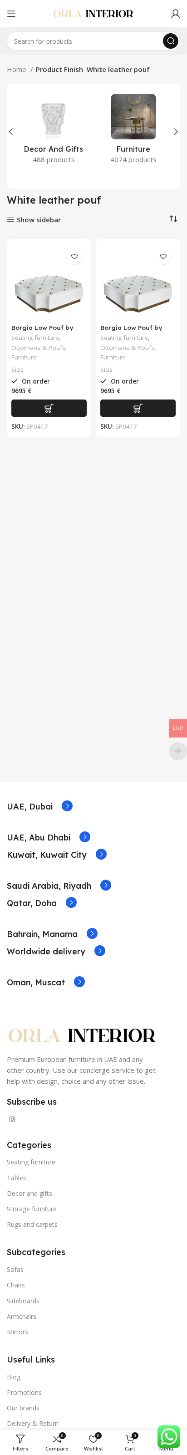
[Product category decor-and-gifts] (53, 131)
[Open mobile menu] (11, 14)
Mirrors (17, 1331)
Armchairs (21, 1316)
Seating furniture (35, 337)
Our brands (23, 1408)
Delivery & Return (33, 1423)
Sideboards (23, 1300)
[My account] (176, 14)
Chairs (16, 1285)
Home (17, 69)
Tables (16, 1177)
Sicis (17, 369)
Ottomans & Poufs (38, 347)
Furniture (24, 357)
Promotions (24, 1392)
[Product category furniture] (133, 131)
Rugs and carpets (32, 1224)
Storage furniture (32, 1208)
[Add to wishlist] (74, 256)
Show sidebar (39, 220)
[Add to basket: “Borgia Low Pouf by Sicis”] (49, 408)
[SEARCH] (170, 41)
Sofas (15, 1269)
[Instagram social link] (12, 1119)
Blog (13, 1377)
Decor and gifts (29, 1193)
